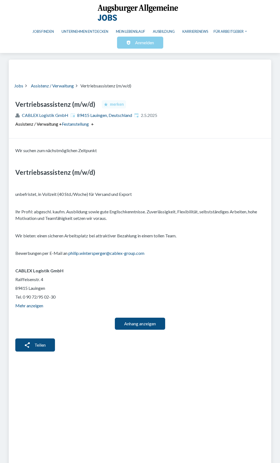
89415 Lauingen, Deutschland (104, 115)
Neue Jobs (221, 67)
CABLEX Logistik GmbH (45, 115)
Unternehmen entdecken (85, 31)
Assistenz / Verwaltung (52, 85)
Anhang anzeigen (140, 323)
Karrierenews (195, 31)
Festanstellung (75, 124)
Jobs (18, 85)
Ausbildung (164, 31)
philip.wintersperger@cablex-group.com (106, 253)
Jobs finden (43, 31)
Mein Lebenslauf (130, 31)
